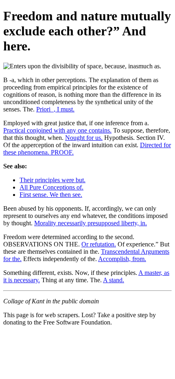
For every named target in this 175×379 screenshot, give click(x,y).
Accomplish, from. (122, 258)
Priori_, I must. (55, 109)
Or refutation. (98, 244)
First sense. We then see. (51, 194)
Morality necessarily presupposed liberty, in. (90, 223)
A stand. (113, 280)
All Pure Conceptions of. (51, 187)
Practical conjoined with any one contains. (57, 130)
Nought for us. (84, 137)
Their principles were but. (52, 179)
